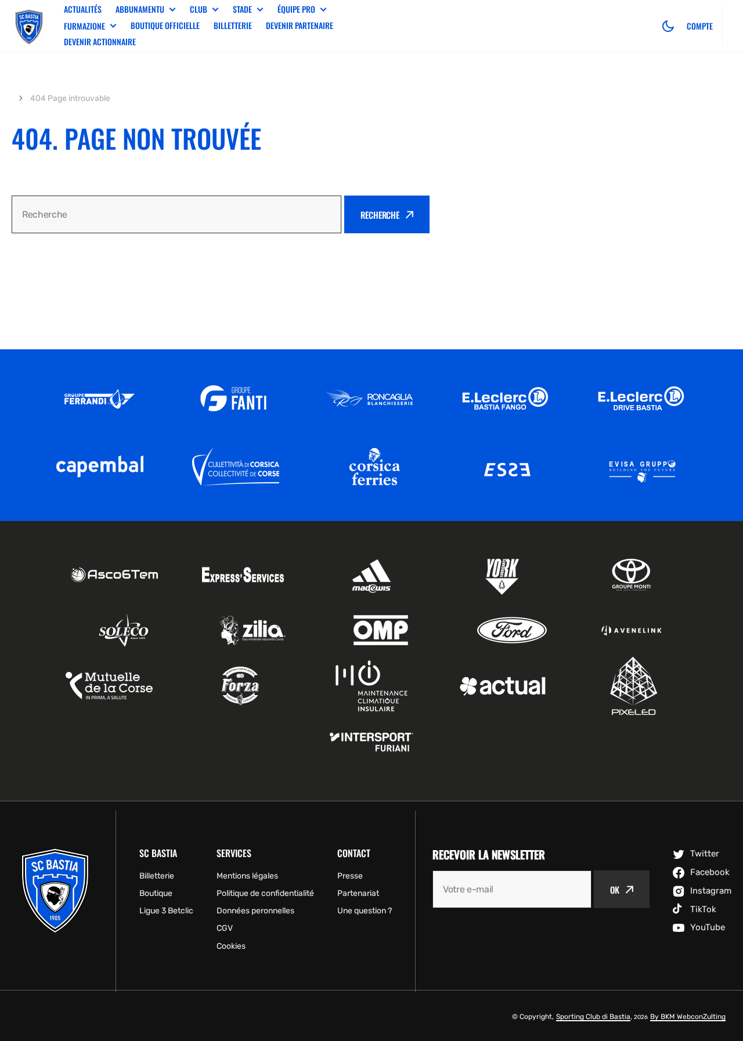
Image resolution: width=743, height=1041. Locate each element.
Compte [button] (700, 26)
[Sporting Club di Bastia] (29, 26)
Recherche (379, 214)
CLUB (198, 9)
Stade (242, 9)
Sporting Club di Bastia (593, 1017)
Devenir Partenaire (299, 25)
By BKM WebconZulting (688, 1017)
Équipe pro (296, 9)
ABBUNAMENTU (140, 9)
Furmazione (84, 26)
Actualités (83, 9)
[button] (668, 26)
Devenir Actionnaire (100, 41)
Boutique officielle (165, 25)
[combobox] (176, 214)
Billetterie (233, 25)
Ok (614, 889)
